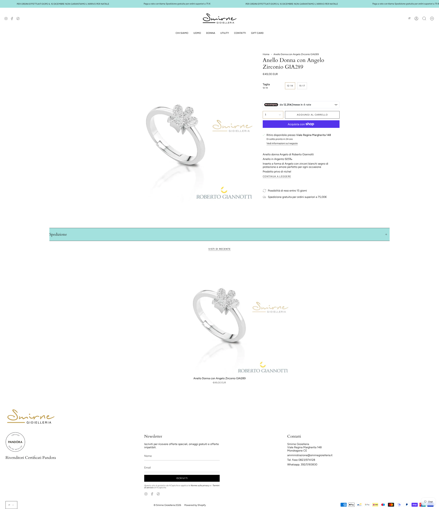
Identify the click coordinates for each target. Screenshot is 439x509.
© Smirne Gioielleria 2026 (167, 505)
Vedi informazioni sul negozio (282, 143)
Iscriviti (182, 478)
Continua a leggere (277, 176)
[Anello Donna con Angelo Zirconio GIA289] (219, 315)
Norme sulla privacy (200, 485)
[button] (197, 33)
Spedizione (58, 234)
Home (266, 54)
